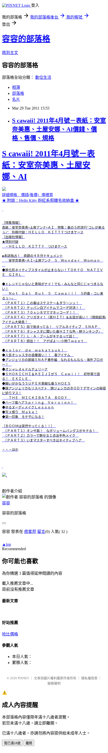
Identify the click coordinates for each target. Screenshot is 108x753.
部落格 (18, 93)
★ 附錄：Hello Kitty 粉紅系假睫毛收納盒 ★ (54, 300)
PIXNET (23, 678)
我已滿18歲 (12, 743)
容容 (6, 503)
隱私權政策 (89, 678)
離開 (29, 743)
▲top (6, 544)
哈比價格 (10, 634)
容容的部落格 (26, 38)
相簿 (16, 87)
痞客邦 (30, 531)
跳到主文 (10, 53)
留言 (41, 531)
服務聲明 (54, 683)
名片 (16, 99)
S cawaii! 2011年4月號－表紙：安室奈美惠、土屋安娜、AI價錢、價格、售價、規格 (59, 129)
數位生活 (43, 77)
